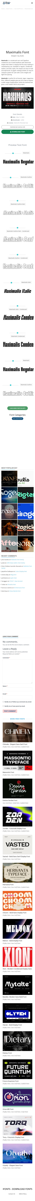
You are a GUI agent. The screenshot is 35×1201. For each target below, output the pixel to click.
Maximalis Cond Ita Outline (18, 240)
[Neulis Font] (26, 479)
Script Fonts (16, 803)
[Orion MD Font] (17, 1097)
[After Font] (9, 544)
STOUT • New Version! (16, 581)
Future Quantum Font (11, 1081)
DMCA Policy (22, 1194)
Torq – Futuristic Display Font (13, 1137)
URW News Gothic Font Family (16, 563)
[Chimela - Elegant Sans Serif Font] (17, 732)
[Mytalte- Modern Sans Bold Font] (17, 985)
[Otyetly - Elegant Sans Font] (17, 1153)
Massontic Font (8, 772)
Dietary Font (7, 1053)
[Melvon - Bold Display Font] (17, 929)
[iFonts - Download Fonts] (7, 2)
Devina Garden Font (10, 800)
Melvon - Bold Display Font (12, 941)
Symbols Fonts (25, 747)
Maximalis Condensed (18, 345)
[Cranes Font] (9, 479)
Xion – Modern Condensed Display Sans (17, 969)
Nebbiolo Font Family (17, 559)
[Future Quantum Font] (17, 1069)
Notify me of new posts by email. (15, 706)
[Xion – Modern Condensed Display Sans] (17, 957)
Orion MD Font (8, 1109)
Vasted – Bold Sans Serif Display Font (16, 856)
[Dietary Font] (17, 1041)
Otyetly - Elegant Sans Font (13, 1165)
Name (5, 686)
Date (13, 117)
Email (5, 694)
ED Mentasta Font (19, 588)
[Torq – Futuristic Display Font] (17, 1125)
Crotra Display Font (21, 571)
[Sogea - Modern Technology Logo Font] (9, 495)
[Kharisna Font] (9, 511)
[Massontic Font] (17, 760)
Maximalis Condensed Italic (18, 318)
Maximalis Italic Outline (18, 213)
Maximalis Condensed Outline (18, 267)
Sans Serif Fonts (18, 9)
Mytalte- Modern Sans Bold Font (14, 997)
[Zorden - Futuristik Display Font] (17, 816)
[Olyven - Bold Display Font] (17, 1013)
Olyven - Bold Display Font (12, 1025)
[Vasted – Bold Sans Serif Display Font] (17, 845)
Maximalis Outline (18, 186)
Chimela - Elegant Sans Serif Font (15, 744)
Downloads (16, 120)
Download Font (18, 132)
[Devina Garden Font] (17, 788)
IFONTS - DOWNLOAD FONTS (17, 1188)
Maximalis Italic (17, 291)
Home (3, 9)
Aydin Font (13, 578)
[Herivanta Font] (17, 873)
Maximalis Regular (18, 162)
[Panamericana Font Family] (9, 528)
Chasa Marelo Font (14, 591)
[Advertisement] (17, 30)
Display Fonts (6, 747)
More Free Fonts (17, 719)
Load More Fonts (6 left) (17, 408)
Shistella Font (12, 584)
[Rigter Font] (26, 495)
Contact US (12, 1194)
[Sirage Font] (26, 511)
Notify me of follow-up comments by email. (18, 702)
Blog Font (13, 575)
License (11, 123)
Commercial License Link (17, 127)
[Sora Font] (26, 544)
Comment (6, 658)
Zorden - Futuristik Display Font (14, 828)
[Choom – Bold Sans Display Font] (17, 901)
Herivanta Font (8, 885)
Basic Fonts (9, 9)
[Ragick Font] (26, 528)
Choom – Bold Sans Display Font (14, 913)
